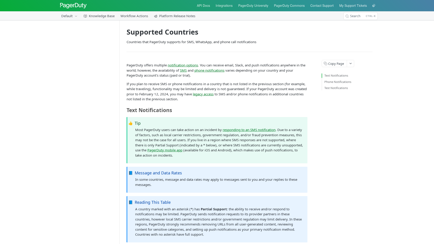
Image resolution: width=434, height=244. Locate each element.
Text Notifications (336, 75)
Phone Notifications (337, 82)
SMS (183, 70)
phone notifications (209, 70)
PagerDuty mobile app (164, 150)
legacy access (203, 94)
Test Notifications (336, 88)
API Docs (203, 5)
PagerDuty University (253, 5)
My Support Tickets (353, 5)
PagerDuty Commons (289, 5)
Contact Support (322, 5)
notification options (183, 65)
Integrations (224, 5)
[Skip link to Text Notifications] (125, 110)
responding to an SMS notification (249, 129)
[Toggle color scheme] (373, 5)
